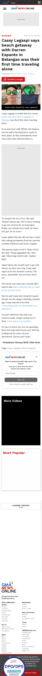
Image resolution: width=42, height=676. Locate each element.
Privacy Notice (6, 615)
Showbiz (4, 649)
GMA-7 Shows (6, 627)
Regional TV (26, 651)
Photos (24, 607)
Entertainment (26, 632)
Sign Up (21, 379)
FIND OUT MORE (30, 673)
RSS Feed (25, 614)
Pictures (24, 642)
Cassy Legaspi (13, 348)
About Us (4, 607)
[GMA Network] (5, 2)
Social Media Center (28, 618)
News (13, 3)
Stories (24, 626)
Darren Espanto (28, 348)
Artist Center (25, 634)
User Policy (5, 621)
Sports (3, 641)
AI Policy (4, 619)
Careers (4, 613)
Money (4, 639)
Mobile (24, 616)
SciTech (4, 647)
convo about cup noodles (19, 321)
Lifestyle (4, 651)
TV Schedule (5, 631)
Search (24, 624)
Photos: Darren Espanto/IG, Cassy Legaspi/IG (21, 107)
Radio (24, 640)
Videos (24, 604)
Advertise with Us (7, 611)
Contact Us (5, 609)
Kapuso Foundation (28, 647)
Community (25, 636)
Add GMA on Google (13, 79)
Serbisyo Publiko (7, 653)
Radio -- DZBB (26, 609)
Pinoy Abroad (6, 643)
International (26, 638)
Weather (4, 645)
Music (24, 645)
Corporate (25, 649)
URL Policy (5, 617)
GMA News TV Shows (8, 629)
